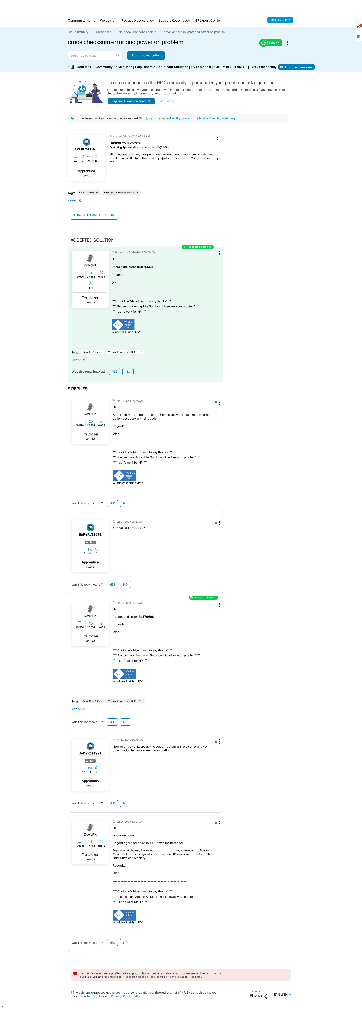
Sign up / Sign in (280, 19)
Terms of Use (96, 996)
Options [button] (289, 43)
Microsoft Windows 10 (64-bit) (121, 192)
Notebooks (103, 32)
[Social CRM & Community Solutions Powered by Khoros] (258, 994)
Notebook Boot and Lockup (137, 32)
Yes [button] (115, 371)
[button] (217, 137)
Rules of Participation (126, 996)
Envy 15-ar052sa (88, 192)
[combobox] (95, 55)
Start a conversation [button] (146, 55)
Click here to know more (296, 67)
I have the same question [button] (94, 215)
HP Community (78, 32)
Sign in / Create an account (131, 101)
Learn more (166, 101)
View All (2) (74, 200)
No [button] (128, 371)
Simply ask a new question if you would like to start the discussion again (189, 118)
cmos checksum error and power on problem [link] (194, 32)
